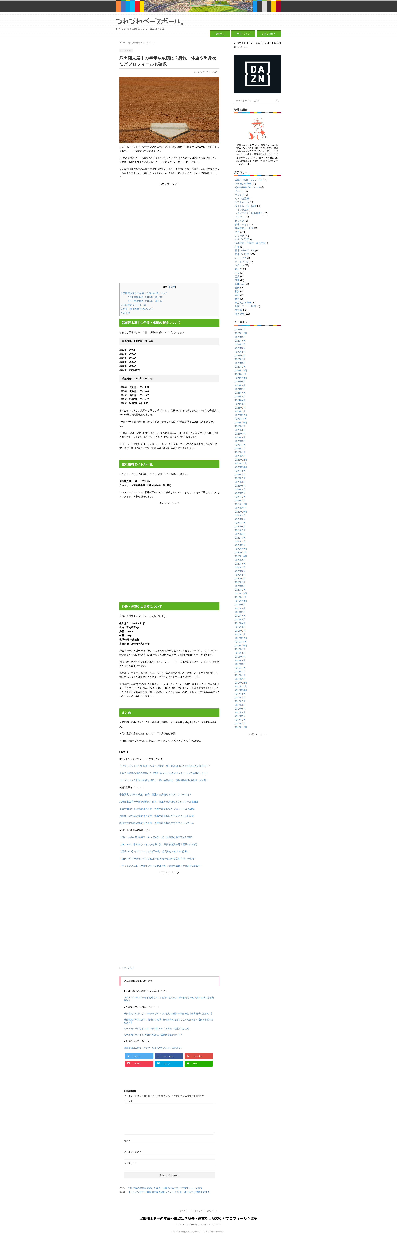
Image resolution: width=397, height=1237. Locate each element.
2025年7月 (240, 344)
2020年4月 (240, 578)
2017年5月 (240, 708)
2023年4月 (240, 445)
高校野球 (239, 313)
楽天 (237, 287)
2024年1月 (240, 411)
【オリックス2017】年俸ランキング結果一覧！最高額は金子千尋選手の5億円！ (160, 865)
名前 (127, 1140)
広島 (237, 280)
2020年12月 (241, 549)
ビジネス (239, 220)
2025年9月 (240, 337)
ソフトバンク (128, 968)
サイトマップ (243, 34)
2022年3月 (240, 493)
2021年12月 (241, 504)
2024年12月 (241, 370)
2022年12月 (241, 459)
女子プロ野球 (242, 239)
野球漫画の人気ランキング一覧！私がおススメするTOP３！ (153, 1048)
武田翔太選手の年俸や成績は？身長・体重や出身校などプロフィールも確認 (158, 801)
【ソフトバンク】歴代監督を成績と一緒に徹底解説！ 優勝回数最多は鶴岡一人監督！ (163, 780)
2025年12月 (241, 333)
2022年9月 (240, 471)
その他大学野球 (243, 183)
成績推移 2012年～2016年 (145, 301)
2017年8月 (240, 697)
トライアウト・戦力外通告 (249, 213)
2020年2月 (240, 586)
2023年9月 (240, 426)
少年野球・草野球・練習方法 (250, 243)
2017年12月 (241, 682)
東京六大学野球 (243, 302)
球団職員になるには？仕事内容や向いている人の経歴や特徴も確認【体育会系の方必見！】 (168, 1013)
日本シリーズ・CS (244, 250)
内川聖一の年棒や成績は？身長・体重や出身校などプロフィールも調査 (156, 816)
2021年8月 (240, 519)
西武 (237, 295)
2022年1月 (240, 500)
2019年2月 (240, 630)
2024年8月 (240, 385)
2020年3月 (240, 582)
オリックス (241, 258)
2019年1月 (240, 634)
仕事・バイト (242, 224)
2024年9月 (240, 381)
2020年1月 (240, 589)
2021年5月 (240, 530)
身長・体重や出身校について (137, 308)
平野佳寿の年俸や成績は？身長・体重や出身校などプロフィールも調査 (165, 1188)
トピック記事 (242, 209)
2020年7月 (240, 567)
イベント (239, 191)
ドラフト (239, 217)
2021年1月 (240, 545)
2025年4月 (240, 355)
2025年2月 (240, 363)
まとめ (125, 312)
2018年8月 (240, 653)
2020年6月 (240, 571)
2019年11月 (241, 597)
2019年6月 (240, 615)
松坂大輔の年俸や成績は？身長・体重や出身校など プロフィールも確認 (156, 808)
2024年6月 (240, 392)
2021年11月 (241, 508)
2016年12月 (241, 727)
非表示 (172, 287)
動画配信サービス (244, 228)
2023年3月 (240, 448)
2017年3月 (240, 716)
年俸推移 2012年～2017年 (145, 297)
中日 (237, 272)
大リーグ (239, 235)
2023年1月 (240, 456)
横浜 (237, 291)
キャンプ (239, 194)
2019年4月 (240, 623)
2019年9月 (240, 604)
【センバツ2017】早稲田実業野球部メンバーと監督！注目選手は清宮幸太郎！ (169, 1192)
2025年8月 (240, 340)
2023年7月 (240, 433)
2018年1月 (240, 679)
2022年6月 (240, 482)
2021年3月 (240, 537)
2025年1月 (240, 366)
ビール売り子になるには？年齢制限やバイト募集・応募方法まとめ (156, 1028)
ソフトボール (242, 202)
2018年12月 (241, 638)
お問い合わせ (268, 34)
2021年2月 (240, 541)
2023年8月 (240, 430)
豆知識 (238, 310)
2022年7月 (240, 478)
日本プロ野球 (242, 254)
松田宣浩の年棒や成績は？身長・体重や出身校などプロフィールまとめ (156, 823)
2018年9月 (240, 649)
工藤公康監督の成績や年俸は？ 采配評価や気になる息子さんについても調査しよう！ (163, 773)
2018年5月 (240, 664)
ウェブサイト (130, 1163)
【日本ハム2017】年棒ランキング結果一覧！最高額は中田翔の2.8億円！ (157, 837)
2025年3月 (240, 359)
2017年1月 (240, 723)
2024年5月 (240, 396)
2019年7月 (240, 612)
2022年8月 (240, 474)
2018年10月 (241, 645)
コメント (128, 1101)
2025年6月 (240, 348)
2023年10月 (241, 422)
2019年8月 (240, 608)
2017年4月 (240, 712)
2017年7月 (240, 701)
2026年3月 (240, 329)
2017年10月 (241, 690)
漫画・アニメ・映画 (245, 306)
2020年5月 (240, 575)
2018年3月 (240, 671)
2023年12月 (241, 415)
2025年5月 (240, 352)
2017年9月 (240, 694)
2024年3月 (240, 404)
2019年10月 (241, 601)
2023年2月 (240, 452)
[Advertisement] (169, 207)
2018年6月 (240, 660)
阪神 (237, 298)
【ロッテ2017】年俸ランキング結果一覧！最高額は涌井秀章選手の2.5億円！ (159, 844)
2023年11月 (241, 418)
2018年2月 (240, 675)
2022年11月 (241, 463)
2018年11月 (241, 641)
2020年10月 (241, 556)
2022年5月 (240, 485)
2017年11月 (241, 686)
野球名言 (220, 34)
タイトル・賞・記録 (245, 206)
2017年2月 (240, 720)
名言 (237, 232)
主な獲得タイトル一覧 (133, 305)
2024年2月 (240, 407)
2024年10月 (241, 378)
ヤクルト (239, 265)
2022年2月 (240, 497)
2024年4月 (240, 400)
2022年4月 (240, 489)
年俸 (237, 246)
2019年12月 (241, 593)
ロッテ (238, 269)
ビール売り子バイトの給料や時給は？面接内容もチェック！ (153, 1034)
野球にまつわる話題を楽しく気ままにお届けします (198, 1224)
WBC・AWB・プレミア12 (248, 180)
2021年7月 (240, 523)
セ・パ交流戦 (242, 198)
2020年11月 (241, 552)
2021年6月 (240, 526)
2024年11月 (241, 374)
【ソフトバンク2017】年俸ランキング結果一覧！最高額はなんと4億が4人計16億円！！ (165, 766)
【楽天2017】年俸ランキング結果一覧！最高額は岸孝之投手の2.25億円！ (157, 858)
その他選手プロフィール (248, 187)
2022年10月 (241, 467)
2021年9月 (240, 515)
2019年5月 (240, 619)
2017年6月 (240, 705)
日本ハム (239, 284)
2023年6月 (240, 437)
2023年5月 (240, 441)
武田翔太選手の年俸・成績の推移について (144, 293)
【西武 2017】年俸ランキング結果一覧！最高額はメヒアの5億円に (154, 851)
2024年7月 (240, 389)
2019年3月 (240, 627)
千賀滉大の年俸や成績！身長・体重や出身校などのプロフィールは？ (155, 794)
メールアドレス (132, 1152)
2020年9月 (240, 560)
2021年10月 (241, 511)
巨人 (237, 276)
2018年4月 (240, 668)
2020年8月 (240, 563)
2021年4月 (240, 534)
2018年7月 (240, 656)
